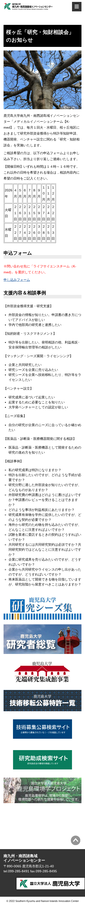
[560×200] (42, 617)
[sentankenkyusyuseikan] (42, 682)
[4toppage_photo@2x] (42, 800)
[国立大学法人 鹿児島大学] (50, 883)
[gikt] (42, 709)
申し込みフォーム (17, 280)
